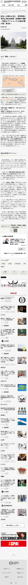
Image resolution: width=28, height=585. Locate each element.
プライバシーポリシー (6, 572)
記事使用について (20, 568)
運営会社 (7, 577)
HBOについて (7, 568)
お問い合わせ (20, 577)
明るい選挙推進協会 (8, 99)
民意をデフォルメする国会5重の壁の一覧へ (15, 254)
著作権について (20, 572)
